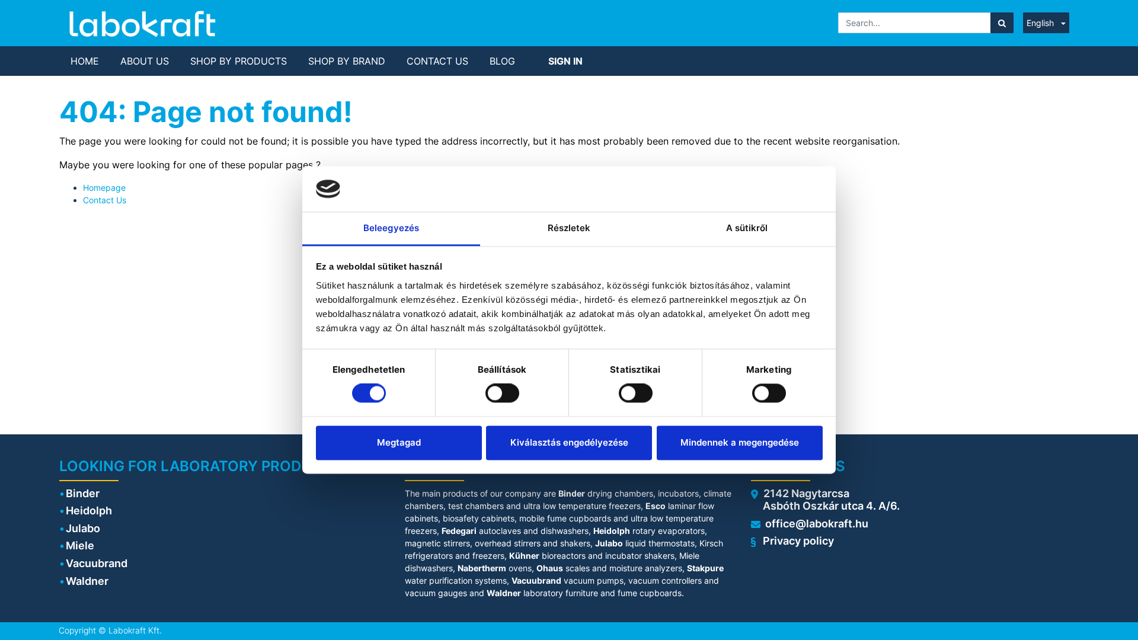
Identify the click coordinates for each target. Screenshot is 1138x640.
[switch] (502, 393)
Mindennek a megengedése (739, 442)
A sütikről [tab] (747, 227)
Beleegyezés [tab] (391, 227)
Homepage (104, 188)
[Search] (1002, 22)
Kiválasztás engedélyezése (569, 442)
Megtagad (399, 442)
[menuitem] (85, 61)
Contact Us (104, 200)
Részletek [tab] (569, 227)
